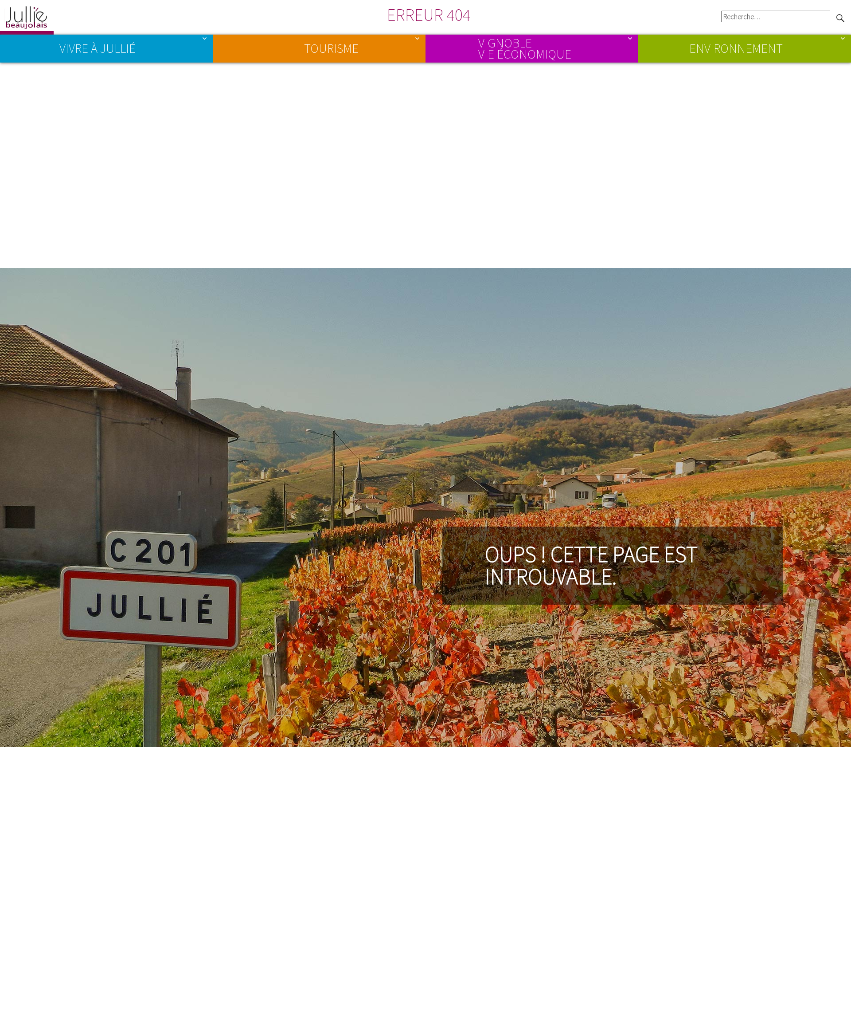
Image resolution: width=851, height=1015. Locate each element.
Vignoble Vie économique (524, 48)
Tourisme (331, 48)
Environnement (736, 48)
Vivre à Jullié (97, 48)
